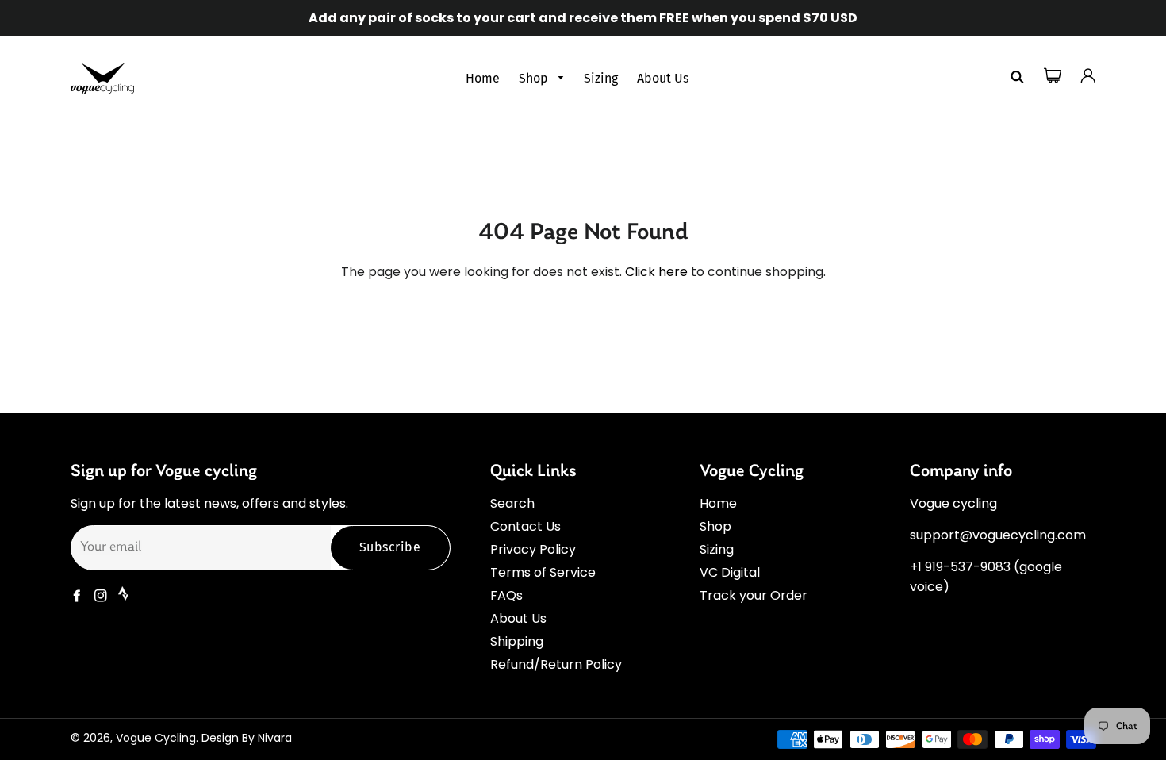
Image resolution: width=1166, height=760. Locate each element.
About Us (662, 78)
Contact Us (525, 526)
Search (512, 503)
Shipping (516, 641)
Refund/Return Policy (556, 664)
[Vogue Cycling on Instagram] (102, 596)
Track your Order (753, 595)
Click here (656, 272)
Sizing (601, 78)
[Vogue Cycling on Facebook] (78, 596)
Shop (535, 78)
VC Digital (730, 572)
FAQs (506, 595)
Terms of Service (543, 572)
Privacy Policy (533, 549)
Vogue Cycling (156, 738)
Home (483, 78)
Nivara (275, 738)
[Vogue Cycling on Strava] (125, 596)
